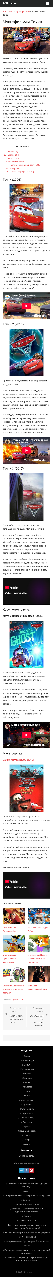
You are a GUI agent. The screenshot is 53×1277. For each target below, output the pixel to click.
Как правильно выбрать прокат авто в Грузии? (27, 1195)
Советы (27, 1135)
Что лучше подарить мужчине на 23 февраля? (27, 1232)
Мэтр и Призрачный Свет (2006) (23, 165)
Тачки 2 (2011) (12, 155)
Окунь (27, 1191)
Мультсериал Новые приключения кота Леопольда (37, 958)
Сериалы (27, 1126)
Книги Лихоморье (27, 1236)
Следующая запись (36, 1016)
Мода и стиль (27, 1100)
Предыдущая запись (16, 1015)
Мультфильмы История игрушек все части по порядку (13, 989)
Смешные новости (27, 1130)
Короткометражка (14, 161)
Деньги (27, 1064)
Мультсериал (11, 168)
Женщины (27, 1073)
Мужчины (27, 1104)
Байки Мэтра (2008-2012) (20, 171)
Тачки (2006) (11, 151)
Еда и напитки (27, 1069)
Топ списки (8, 11)
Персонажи (27, 1113)
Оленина (27, 1199)
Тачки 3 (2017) (12, 158)
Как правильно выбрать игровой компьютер (27, 1241)
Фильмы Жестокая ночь (27, 1204)
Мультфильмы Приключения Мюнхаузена (9, 958)
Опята (27, 1245)
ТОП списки (10, 3)
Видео (27, 1056)
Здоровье (27, 1078)
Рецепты (27, 1122)
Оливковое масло (27, 1220)
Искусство (27, 1086)
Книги (27, 1091)
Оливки (27, 1216)
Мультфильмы (22, 11)
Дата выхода (27, 1060)
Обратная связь (26, 1155)
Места (27, 1095)
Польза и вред (27, 1117)
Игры (27, 1082)
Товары (27, 1139)
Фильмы (27, 1144)
